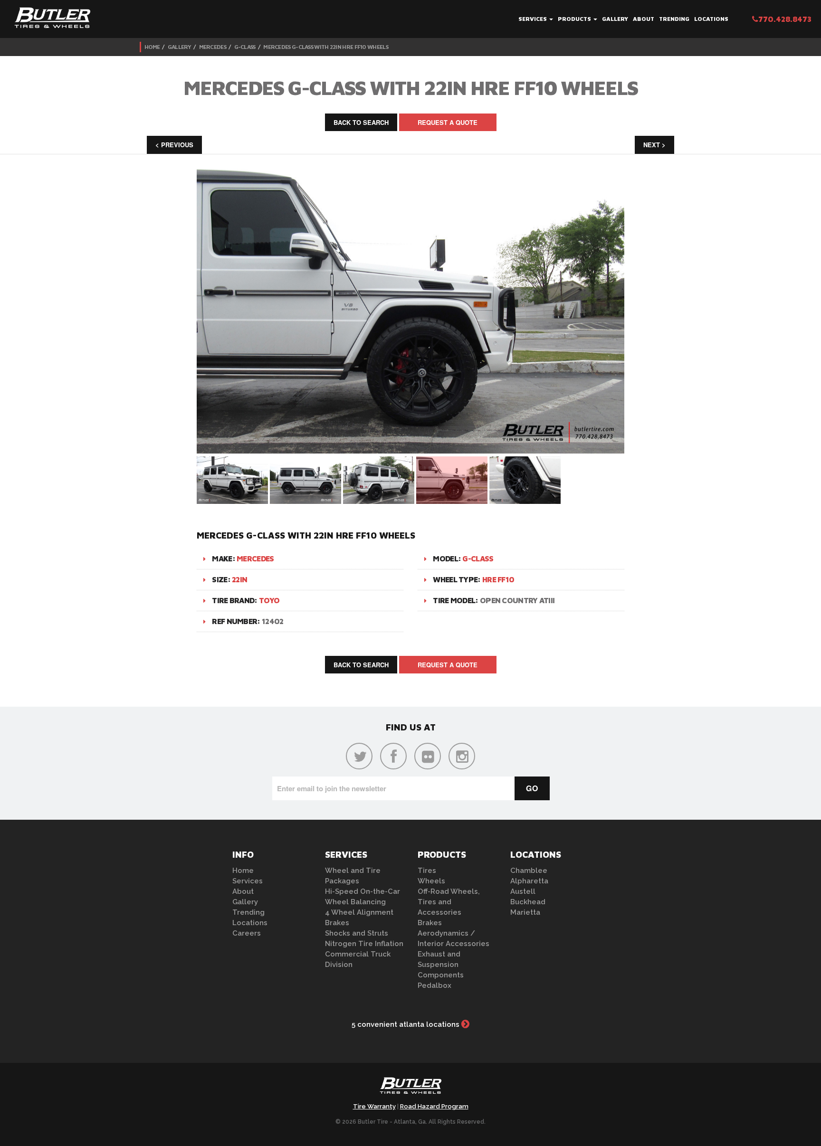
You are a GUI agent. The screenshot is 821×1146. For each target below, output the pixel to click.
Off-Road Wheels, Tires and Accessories (449, 902)
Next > (654, 144)
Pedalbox (434, 985)
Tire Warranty (374, 1106)
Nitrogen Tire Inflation (364, 943)
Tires (427, 870)
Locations (711, 18)
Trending (674, 18)
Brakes (337, 923)
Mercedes (212, 46)
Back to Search (361, 122)
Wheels (431, 881)
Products (575, 18)
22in (239, 579)
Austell (522, 891)
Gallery (615, 18)
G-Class (245, 46)
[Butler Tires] (410, 1088)
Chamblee (528, 870)
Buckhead (527, 902)
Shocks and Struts (356, 933)
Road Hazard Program (434, 1106)
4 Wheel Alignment (359, 912)
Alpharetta (529, 881)
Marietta (525, 912)
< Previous (174, 144)
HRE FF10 (498, 579)
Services (533, 18)
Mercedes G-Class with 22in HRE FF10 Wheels (325, 46)
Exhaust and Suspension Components (441, 964)
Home (152, 46)
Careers (246, 933)
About (643, 18)
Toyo (269, 600)
